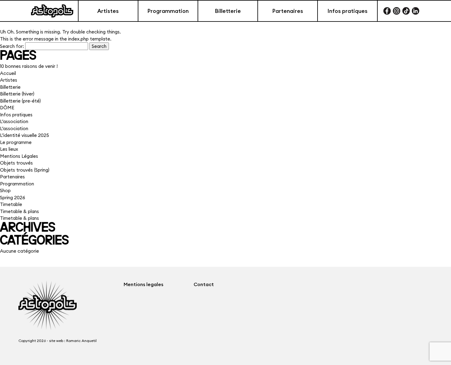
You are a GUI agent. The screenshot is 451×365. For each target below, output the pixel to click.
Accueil (8, 73)
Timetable (11, 204)
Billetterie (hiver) (17, 94)
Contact (204, 284)
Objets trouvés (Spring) (24, 170)
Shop (5, 190)
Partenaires (287, 10)
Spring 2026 (12, 197)
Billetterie (228, 10)
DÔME (7, 108)
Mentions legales (143, 284)
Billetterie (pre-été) (20, 101)
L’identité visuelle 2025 (24, 135)
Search (99, 46)
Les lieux (9, 149)
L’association (14, 121)
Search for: (12, 46)
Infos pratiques (347, 10)
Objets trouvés (16, 163)
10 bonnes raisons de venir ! (29, 66)
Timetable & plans (19, 211)
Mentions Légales (19, 156)
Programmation (168, 10)
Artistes (108, 10)
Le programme (16, 142)
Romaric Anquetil (81, 340)
